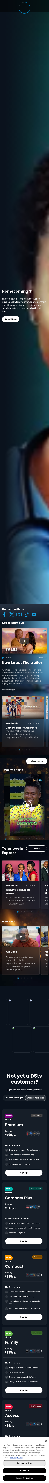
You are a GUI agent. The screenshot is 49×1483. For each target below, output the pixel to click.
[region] (24, 1460)
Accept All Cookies (24, 1478)
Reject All (24, 1470)
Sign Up (24, 1172)
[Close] (46, 1441)
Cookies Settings (24, 1463)
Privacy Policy (16, 1458)
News (37, 848)
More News (37, 760)
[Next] (42, 805)
